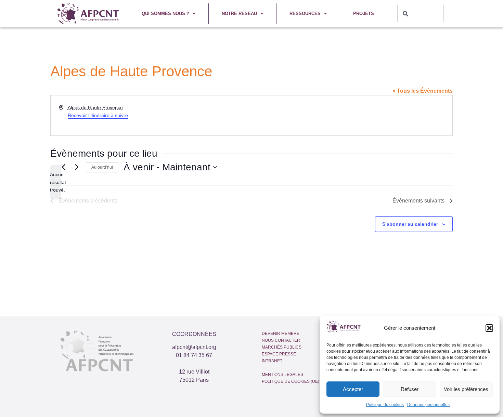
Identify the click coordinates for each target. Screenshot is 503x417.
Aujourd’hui (102, 167)
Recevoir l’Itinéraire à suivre (98, 115)
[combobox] (420, 13)
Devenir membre (280, 333)
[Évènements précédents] (63, 167)
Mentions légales (282, 374)
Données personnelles (428, 404)
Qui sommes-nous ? (165, 13)
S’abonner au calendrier (410, 224)
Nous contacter (281, 340)
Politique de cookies (385, 404)
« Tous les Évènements (422, 91)
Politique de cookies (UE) (290, 381)
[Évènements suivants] (77, 167)
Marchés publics (281, 347)
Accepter (353, 389)
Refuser (409, 389)
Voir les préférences (466, 389)
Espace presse (279, 354)
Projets (363, 13)
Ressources (305, 13)
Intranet (272, 361)
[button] (489, 328)
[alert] (55, 182)
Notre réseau (239, 13)
